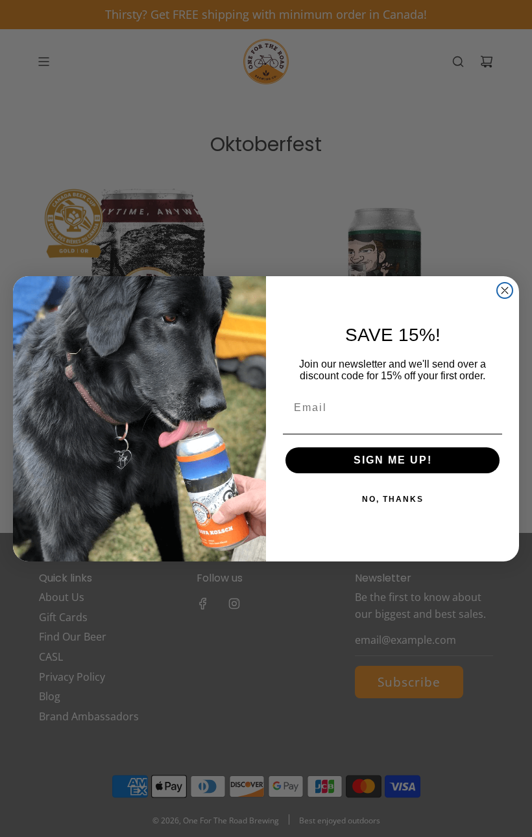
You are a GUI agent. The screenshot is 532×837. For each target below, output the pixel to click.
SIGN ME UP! (393, 460)
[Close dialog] (505, 290)
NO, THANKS (393, 499)
